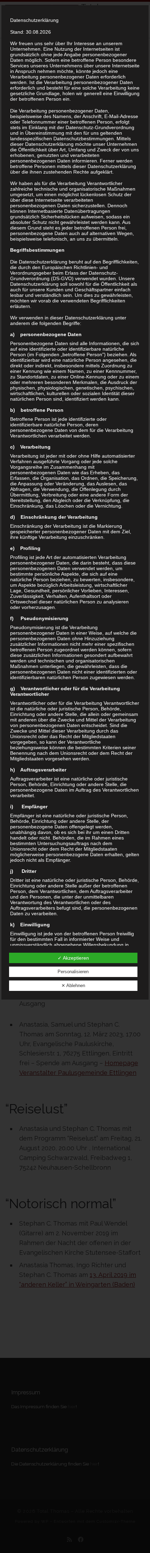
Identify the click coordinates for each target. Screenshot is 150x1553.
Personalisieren (73, 971)
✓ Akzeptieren (73, 958)
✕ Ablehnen (73, 985)
